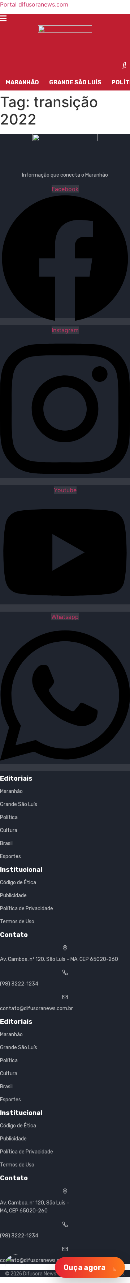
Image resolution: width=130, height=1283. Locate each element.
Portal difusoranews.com (34, 4)
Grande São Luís (75, 82)
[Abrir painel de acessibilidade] (15, 1264)
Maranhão (22, 82)
